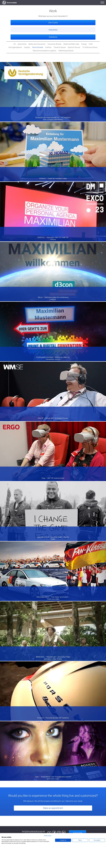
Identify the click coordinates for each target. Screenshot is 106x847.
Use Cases (53, 22)
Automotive (22, 44)
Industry (27, 47)
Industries (53, 30)
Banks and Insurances (37, 44)
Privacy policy (47, 835)
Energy (84, 44)
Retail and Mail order (71, 44)
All (15, 44)
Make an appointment (53, 808)
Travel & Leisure (60, 47)
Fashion (48, 47)
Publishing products (65, 51)
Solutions (53, 37)
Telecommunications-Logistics (44, 51)
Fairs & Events (37, 47)
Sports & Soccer (74, 47)
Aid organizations (15, 47)
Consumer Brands (54, 44)
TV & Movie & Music (90, 47)
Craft (91, 44)
